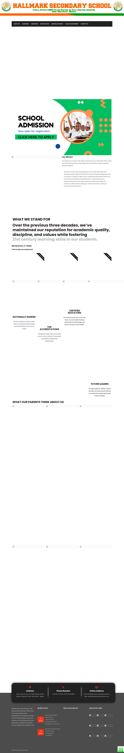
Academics (25, 24)
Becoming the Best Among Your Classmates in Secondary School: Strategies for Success (52, 719)
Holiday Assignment (72, 24)
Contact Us (84, 24)
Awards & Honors (57, 24)
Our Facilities (44, 24)
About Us (17, 24)
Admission (34, 24)
